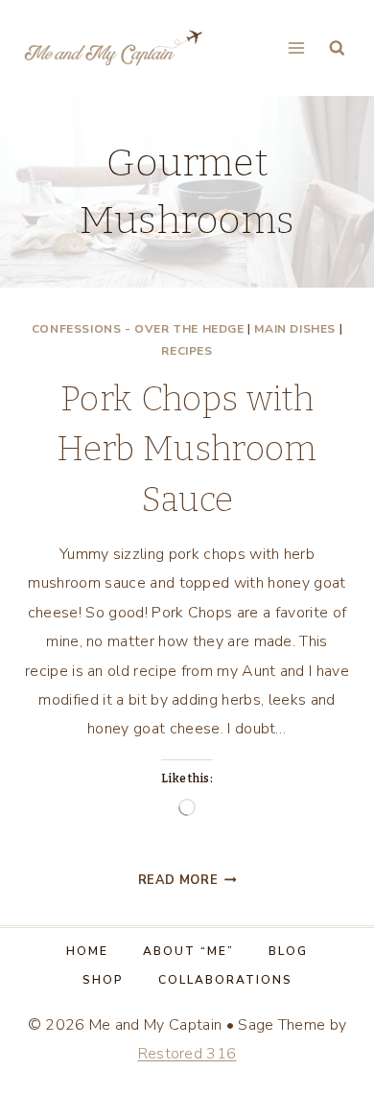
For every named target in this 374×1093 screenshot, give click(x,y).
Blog (288, 951)
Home (87, 951)
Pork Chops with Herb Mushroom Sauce (186, 449)
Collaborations (225, 980)
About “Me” (188, 951)
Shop (103, 980)
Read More (187, 880)
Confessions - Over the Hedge (138, 329)
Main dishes (295, 329)
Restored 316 (187, 1053)
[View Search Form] (337, 48)
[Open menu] (296, 47)
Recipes (186, 351)
